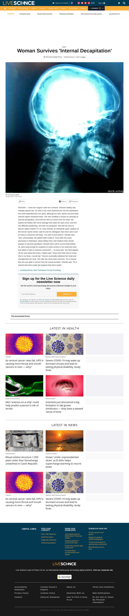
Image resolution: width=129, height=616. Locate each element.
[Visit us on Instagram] (79, 3)
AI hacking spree (24, 14)
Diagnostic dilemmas (48, 540)
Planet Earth (53, 8)
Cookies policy (48, 593)
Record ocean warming (44, 14)
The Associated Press (54, 57)
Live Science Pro (114, 14)
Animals (12, 8)
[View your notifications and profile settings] (119, 3)
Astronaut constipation (66, 14)
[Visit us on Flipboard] (85, 3)
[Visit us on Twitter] (75, 3)
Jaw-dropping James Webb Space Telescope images (73, 536)
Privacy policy (22, 593)
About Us (71, 587)
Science (42, 8)
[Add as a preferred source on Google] (64, 577)
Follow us (64, 201)
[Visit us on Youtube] (82, 3)
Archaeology (23, 8)
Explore (83, 8)
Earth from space (47, 537)
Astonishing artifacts (48, 543)
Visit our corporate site (103, 570)
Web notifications (101, 593)
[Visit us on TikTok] (89, 3)
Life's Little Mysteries (48, 534)
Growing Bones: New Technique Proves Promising (40, 270)
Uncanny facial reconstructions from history (72, 552)
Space (63, 8)
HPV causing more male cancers (91, 14)
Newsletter (75, 201)
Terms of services (44, 299)
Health (33, 8)
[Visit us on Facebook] (72, 3)
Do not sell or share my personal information (103, 599)
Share (23, 201)
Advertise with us (75, 593)
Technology (73, 8)
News (83, 57)
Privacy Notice (24, 301)
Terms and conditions (103, 587)
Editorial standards (50, 597)
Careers (18, 597)
